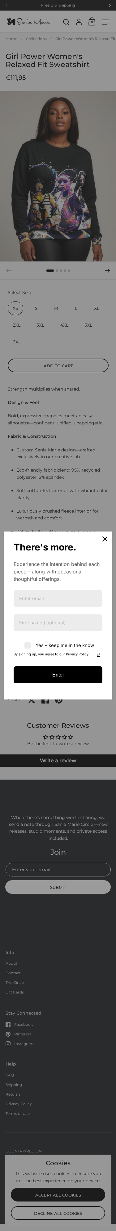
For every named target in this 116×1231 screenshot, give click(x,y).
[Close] (104, 539)
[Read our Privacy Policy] (98, 655)
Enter (58, 674)
